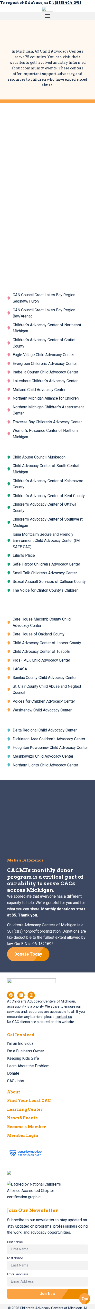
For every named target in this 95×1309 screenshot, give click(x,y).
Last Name (15, 1258)
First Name (15, 1242)
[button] (47, 16)
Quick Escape (86, 1298)
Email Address (17, 1274)
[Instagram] (31, 995)
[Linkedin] (21, 995)
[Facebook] (10, 995)
